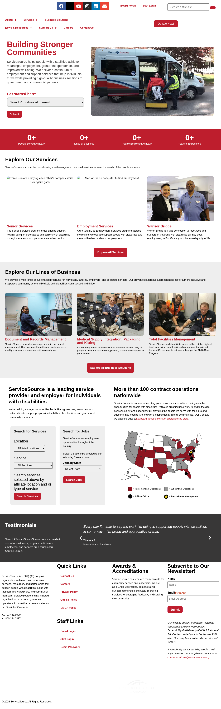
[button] (80, 537)
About (9, 19)
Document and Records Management (35, 339)
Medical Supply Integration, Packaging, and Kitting (109, 341)
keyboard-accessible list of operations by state (162, 418)
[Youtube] (78, 6)
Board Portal (129, 4)
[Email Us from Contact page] (104, 6)
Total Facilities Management (172, 339)
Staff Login (151, 4)
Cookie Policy (68, 599)
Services (28, 19)
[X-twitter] (70, 6)
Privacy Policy (69, 591)
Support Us (46, 27)
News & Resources (16, 27)
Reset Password (74, 645)
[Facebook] (61, 6)
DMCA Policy (68, 607)
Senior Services (20, 226)
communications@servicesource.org (188, 657)
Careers (68, 27)
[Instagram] (87, 6)
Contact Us (87, 27)
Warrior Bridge (159, 226)
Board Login (71, 630)
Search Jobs (74, 479)
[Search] (213, 7)
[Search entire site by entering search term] (188, 7)
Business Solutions (56, 19)
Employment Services (95, 226)
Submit (14, 114)
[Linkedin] (96, 6)
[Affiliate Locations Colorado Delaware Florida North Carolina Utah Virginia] (29, 448)
